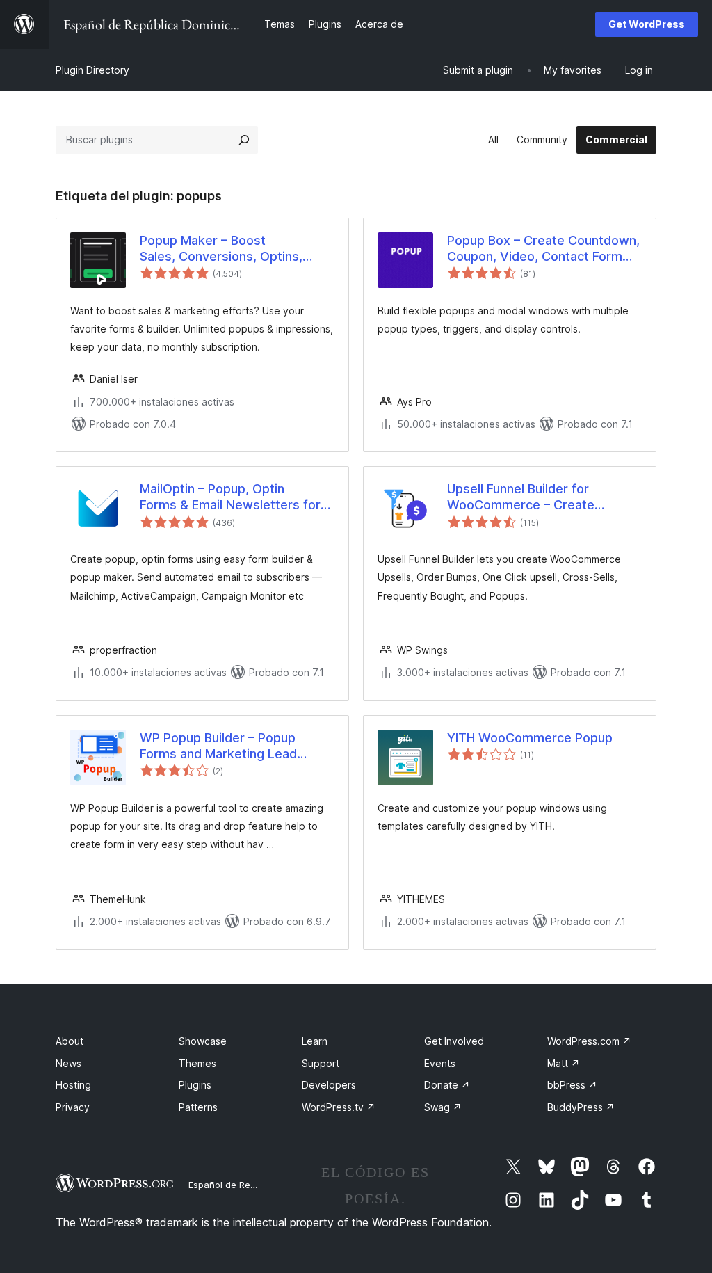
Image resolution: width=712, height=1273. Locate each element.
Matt (563, 1063)
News (68, 1063)
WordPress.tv (338, 1107)
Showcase (203, 1041)
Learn (314, 1041)
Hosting (73, 1085)
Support (320, 1063)
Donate (447, 1085)
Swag (443, 1107)
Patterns (198, 1107)
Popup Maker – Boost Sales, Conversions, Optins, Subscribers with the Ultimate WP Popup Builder (227, 249)
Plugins (195, 1085)
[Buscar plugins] (244, 140)
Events (439, 1063)
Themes (197, 1063)
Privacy (73, 1107)
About (69, 1041)
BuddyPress (581, 1107)
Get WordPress (646, 24)
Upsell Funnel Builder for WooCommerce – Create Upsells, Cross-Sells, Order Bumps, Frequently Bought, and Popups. (539, 497)
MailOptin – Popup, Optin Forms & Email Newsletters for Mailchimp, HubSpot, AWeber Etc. (230, 497)
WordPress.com (589, 1041)
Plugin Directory (92, 70)
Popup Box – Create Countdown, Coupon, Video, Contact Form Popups (543, 249)
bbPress (572, 1085)
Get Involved (454, 1041)
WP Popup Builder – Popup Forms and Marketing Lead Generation (218, 746)
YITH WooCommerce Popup (530, 737)
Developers (329, 1085)
